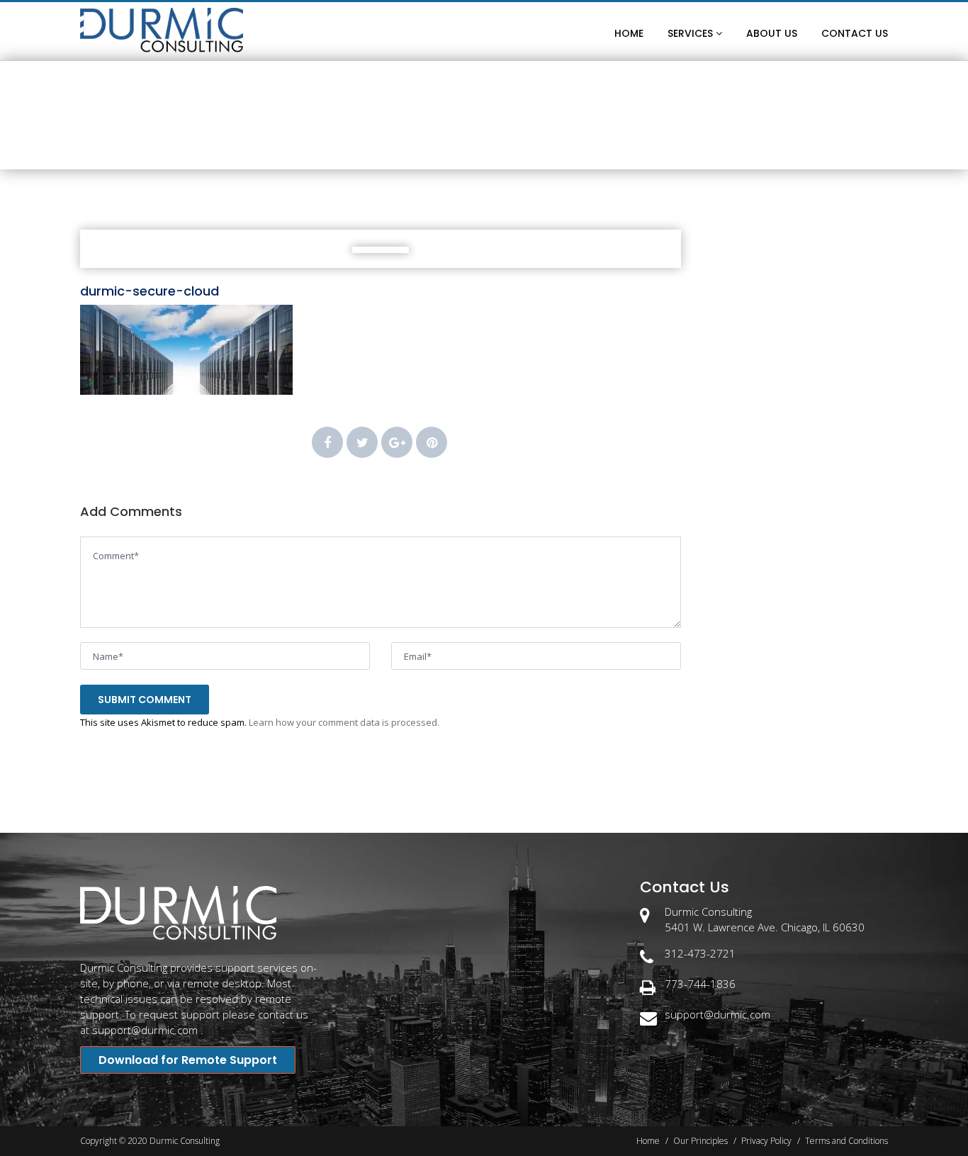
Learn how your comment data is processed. (344, 722)
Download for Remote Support (188, 1060)
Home (431, 145)
